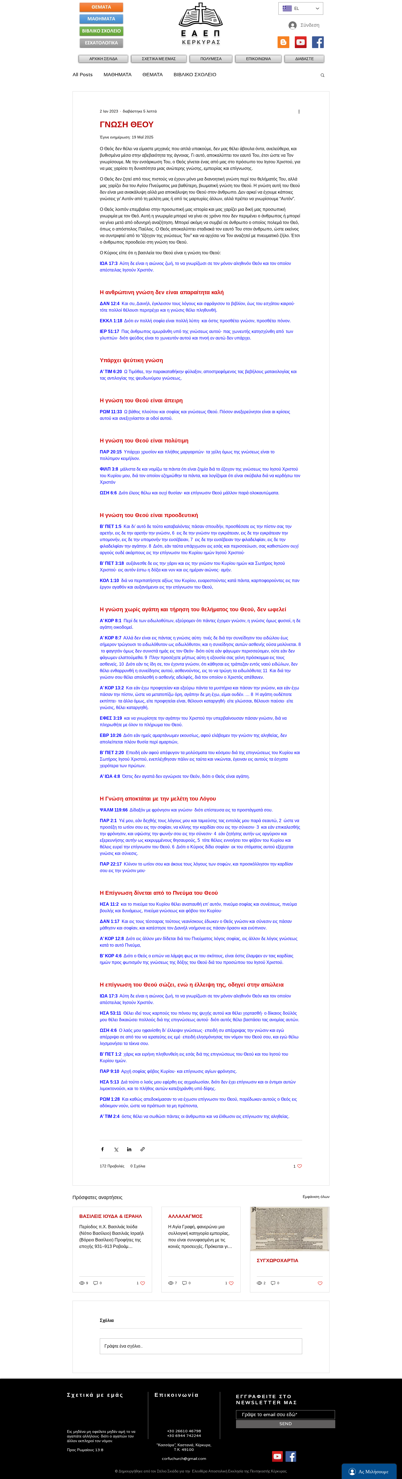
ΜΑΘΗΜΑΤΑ (118, 75)
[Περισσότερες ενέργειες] (299, 111)
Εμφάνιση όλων (316, 1196)
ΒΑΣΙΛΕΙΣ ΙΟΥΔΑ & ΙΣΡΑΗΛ (110, 1216)
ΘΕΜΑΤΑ (152, 75)
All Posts (82, 75)
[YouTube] (301, 42)
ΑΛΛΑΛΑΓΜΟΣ (185, 1216)
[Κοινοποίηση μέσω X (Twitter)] (115, 1149)
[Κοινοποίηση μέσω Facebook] (102, 1149)
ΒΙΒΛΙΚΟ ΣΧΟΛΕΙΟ (195, 75)
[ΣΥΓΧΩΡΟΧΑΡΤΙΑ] (289, 1229)
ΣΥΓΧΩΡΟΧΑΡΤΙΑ (277, 1260)
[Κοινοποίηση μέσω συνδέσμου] (142, 1149)
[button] (159, 58)
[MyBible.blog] (283, 42)
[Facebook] (318, 42)
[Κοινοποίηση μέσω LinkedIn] (129, 1149)
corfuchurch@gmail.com (184, 1458)
